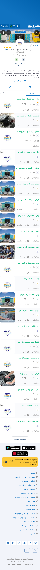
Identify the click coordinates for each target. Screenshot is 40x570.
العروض (33, 93)
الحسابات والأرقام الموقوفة (25, 514)
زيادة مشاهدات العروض (26, 485)
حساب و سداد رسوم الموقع (25, 477)
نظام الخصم (30, 510)
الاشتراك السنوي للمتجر (26, 481)
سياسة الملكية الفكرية (27, 530)
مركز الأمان (31, 502)
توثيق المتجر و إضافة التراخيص (24, 498)
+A (35, 550)
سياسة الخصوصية (28, 526)
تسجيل (32, 473)
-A (27, 550)
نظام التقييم (30, 506)
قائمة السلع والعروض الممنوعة (24, 518)
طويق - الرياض (19, 81)
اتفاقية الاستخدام (28, 489)
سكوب (18, 93)
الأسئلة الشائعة (29, 522)
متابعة (35, 46)
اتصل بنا (32, 534)
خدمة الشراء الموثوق (27, 493)
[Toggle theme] (18, 26)
